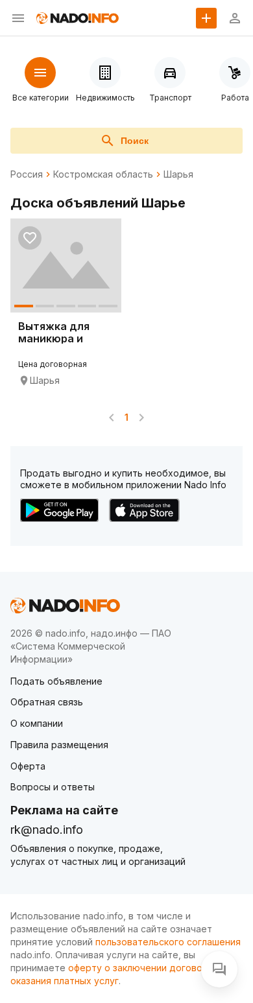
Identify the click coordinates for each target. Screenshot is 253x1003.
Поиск (135, 141)
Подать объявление (56, 681)
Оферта (27, 766)
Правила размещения (59, 744)
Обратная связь (46, 701)
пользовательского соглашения (168, 941)
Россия (26, 174)
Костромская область (103, 174)
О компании (36, 723)
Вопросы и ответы (52, 786)
